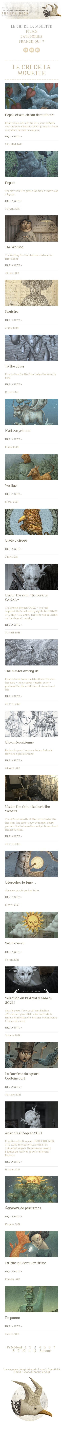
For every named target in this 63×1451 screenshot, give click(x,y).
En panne (12, 1318)
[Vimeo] (37, 50)
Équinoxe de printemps (23, 1208)
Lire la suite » (13, 137)
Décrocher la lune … (20, 882)
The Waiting (14, 247)
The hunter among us (21, 671)
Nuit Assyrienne (17, 431)
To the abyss (14, 366)
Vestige (10, 486)
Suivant (45, 1350)
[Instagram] (31, 50)
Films (31, 32)
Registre (11, 311)
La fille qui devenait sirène (25, 1263)
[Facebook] (25, 50)
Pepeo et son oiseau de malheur (29, 115)
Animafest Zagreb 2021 (23, 1133)
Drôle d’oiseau (16, 540)
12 (34, 1350)
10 (23, 1350)
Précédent (14, 1347)
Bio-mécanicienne (19, 742)
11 (29, 1350)
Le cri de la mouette (31, 27)
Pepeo (9, 183)
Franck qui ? (31, 42)
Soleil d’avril (14, 943)
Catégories (31, 37)
